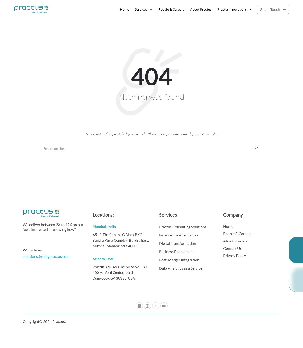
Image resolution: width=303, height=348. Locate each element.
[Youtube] (164, 305)
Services (141, 9)
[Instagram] (147, 305)
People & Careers (171, 9)
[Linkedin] (139, 305)
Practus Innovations (232, 9)
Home (124, 9)
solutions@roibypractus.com (46, 256)
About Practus (200, 9)
